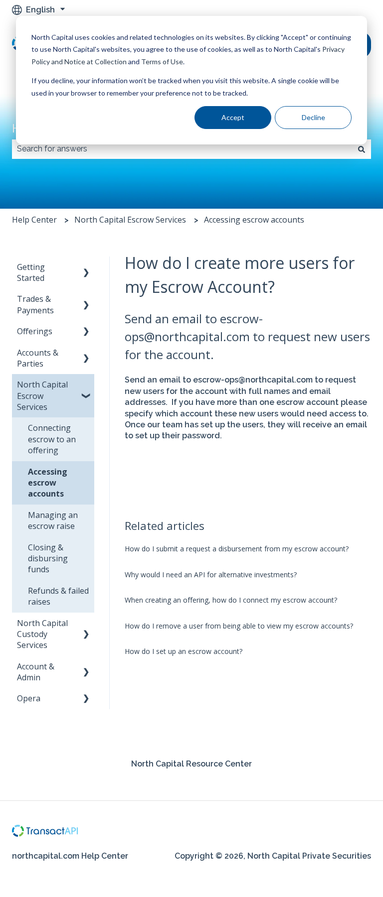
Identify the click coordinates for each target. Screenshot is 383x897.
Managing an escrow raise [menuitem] (53, 520)
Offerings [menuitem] (34, 331)
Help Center (34, 219)
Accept (232, 117)
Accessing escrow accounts (254, 219)
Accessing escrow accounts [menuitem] (47, 483)
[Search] (361, 148)
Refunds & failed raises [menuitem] (58, 596)
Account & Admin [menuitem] (35, 672)
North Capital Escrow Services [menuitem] (42, 395)
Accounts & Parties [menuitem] (37, 358)
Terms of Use (162, 61)
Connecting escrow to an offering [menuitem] (52, 439)
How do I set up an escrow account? (183, 651)
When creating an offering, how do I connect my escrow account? (231, 600)
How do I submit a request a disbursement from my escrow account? (237, 548)
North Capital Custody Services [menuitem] (42, 634)
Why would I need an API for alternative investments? (211, 574)
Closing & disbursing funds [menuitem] (48, 558)
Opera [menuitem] (28, 698)
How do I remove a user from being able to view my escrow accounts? (239, 626)
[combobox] (182, 148)
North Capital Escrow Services (130, 219)
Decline (313, 117)
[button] (86, 267)
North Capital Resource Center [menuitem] (191, 764)
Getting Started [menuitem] (31, 272)
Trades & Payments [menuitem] (35, 304)
